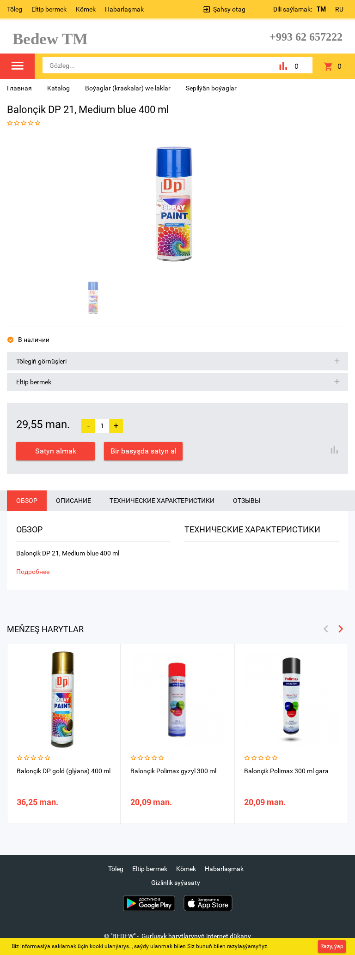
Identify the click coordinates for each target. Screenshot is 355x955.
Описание (73, 500)
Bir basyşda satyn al (143, 451)
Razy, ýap (331, 946)
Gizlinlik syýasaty (175, 882)
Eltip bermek (49, 9)
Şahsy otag (229, 9)
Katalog (58, 88)
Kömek (86, 9)
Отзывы (246, 500)
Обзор (26, 500)
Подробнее (32, 571)
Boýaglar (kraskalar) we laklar (128, 88)
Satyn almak (55, 451)
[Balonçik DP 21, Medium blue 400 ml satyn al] (174, 204)
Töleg (14, 9)
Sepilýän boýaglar (211, 88)
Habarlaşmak (124, 9)
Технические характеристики (162, 500)
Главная (19, 88)
